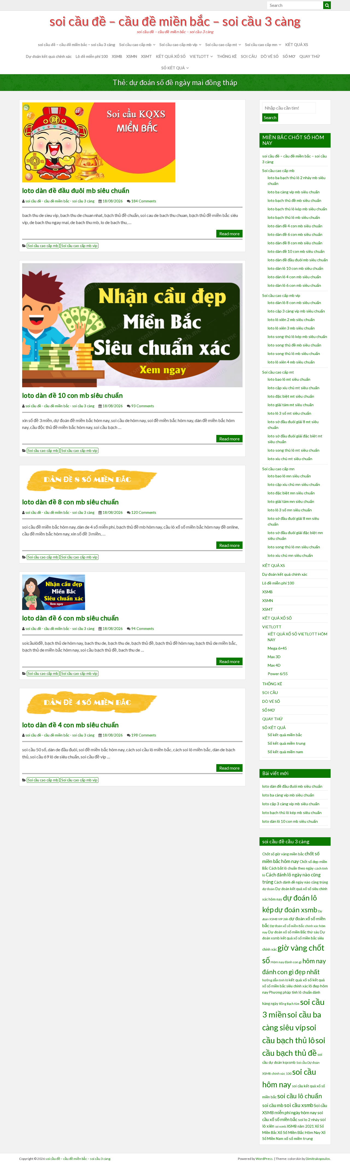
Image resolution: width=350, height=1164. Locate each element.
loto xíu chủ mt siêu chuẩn (290, 458)
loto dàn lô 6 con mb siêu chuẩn (294, 285)
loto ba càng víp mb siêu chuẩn (294, 192)
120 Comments (143, 512)
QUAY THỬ (309, 56)
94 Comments (142, 628)
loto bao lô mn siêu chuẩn (289, 476)
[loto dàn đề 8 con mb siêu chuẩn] (93, 480)
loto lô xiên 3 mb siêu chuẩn (291, 328)
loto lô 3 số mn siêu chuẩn (290, 510)
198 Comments (143, 735)
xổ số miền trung (298, 1138)
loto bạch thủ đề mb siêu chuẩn (294, 200)
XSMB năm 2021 (300, 1126)
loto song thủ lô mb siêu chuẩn (294, 353)
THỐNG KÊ (227, 56)
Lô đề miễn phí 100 (92, 56)
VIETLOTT (199, 56)
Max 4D (274, 665)
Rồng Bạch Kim (289, 1003)
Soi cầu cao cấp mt (221, 44)
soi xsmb (280, 1126)
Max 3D (274, 656)
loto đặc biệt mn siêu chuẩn (291, 493)
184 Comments (143, 201)
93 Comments (142, 406)
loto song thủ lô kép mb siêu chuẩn (297, 336)
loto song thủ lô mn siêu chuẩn (294, 546)
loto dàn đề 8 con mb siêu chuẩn (70, 502)
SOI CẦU (249, 56)
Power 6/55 (278, 673)
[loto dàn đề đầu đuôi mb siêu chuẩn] (98, 141)
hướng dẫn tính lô (275, 980)
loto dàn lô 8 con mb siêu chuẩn (294, 302)
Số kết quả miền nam (285, 751)
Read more (229, 233)
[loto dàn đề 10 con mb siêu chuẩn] (132, 324)
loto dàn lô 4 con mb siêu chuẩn (294, 276)
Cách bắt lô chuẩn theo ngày (291, 868)
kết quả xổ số (300, 979)
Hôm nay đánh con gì (286, 962)
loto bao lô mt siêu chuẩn (289, 379)
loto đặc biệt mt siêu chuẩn (291, 396)
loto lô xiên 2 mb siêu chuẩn (291, 319)
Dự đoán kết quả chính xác (49, 56)
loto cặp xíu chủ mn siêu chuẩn (294, 484)
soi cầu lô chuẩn (299, 1096)
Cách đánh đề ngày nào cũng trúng (301, 882)
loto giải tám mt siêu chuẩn (291, 404)
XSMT (146, 56)
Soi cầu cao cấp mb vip (178, 44)
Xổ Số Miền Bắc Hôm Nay (299, 1132)
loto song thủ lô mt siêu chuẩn (293, 450)
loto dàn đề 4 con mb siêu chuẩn (70, 725)
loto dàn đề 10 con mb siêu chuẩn (72, 395)
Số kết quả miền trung (286, 743)
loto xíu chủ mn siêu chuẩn (290, 555)
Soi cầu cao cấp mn (261, 44)
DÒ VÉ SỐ (270, 56)
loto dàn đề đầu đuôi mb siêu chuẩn (75, 190)
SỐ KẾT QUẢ (173, 67)
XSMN (131, 56)
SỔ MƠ (289, 56)
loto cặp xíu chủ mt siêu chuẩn (293, 387)
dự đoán (268, 889)
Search (270, 117)
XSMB (117, 56)
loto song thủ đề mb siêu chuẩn (294, 345)
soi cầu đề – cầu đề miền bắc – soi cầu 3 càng (175, 21)
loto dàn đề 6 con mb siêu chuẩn (70, 618)
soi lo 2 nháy (308, 1119)
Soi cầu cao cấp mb (135, 44)
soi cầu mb (272, 1105)
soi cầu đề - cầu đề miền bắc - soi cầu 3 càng (59, 201)
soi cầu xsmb (298, 1105)
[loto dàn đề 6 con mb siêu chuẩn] (53, 591)
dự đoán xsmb (296, 909)
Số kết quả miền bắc (285, 734)
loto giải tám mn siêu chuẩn (291, 501)
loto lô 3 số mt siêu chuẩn (289, 413)
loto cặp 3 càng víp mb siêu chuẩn (296, 311)
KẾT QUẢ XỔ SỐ (171, 56)
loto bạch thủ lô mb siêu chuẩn (294, 217)
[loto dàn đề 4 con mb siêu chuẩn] (93, 703)
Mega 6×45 (277, 648)
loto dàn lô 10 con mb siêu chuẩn (295, 268)
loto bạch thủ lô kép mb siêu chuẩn (297, 209)
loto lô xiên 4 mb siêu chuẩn (291, 362)
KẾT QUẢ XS (296, 44)
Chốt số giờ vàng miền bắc (283, 854)
